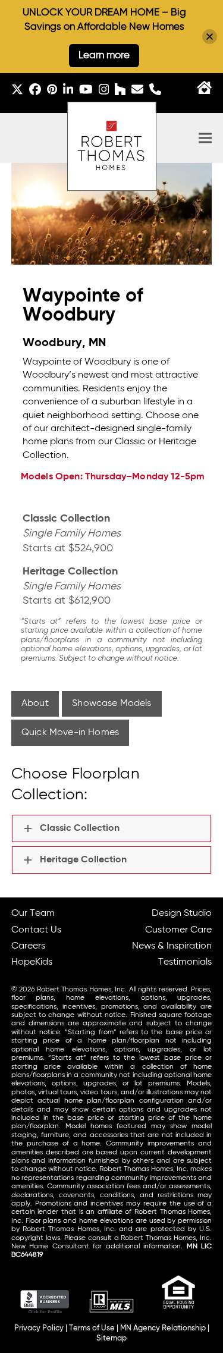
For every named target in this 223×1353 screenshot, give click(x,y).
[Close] (209, 36)
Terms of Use (92, 1328)
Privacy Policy (39, 1328)
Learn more (104, 56)
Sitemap (111, 1338)
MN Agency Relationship (163, 1328)
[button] (205, 138)
